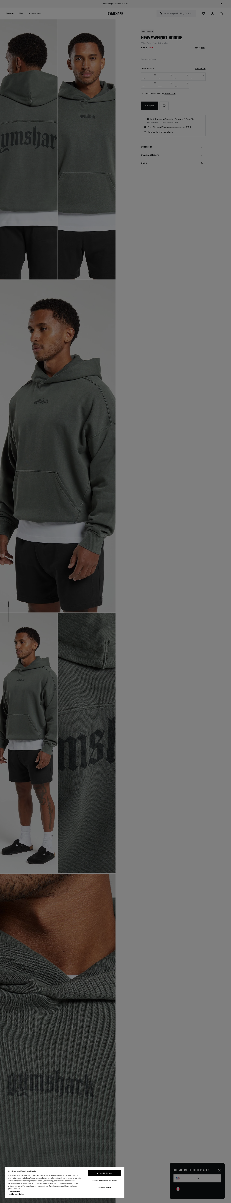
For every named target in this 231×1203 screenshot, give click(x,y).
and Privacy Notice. (16, 1194)
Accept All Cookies (104, 1173)
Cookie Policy (14, 1191)
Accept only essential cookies (104, 1180)
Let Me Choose (105, 1187)
